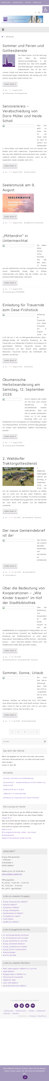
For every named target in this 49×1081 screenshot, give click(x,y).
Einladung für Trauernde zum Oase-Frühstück (21, 798)
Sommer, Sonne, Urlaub (23, 672)
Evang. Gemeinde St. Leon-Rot (15, 941)
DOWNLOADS (5, 2)
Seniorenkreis (31, 172)
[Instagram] (39, 12)
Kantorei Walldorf (10, 905)
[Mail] (33, 1006)
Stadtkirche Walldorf (11, 922)
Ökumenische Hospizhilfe (13, 977)
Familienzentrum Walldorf (13, 913)
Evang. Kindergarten (11, 910)
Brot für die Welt (9, 955)
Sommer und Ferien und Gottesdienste (18, 778)
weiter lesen (9, 84)
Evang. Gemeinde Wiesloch (14, 944)
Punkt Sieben (8, 919)
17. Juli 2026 (16, 517)
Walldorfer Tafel (9, 980)
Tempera (33, 1016)
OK (25, 1077)
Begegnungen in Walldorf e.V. (15, 974)
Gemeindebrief (30, 572)
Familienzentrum (11, 660)
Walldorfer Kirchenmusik (34, 223)
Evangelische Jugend (11, 916)
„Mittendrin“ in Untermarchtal (14, 794)
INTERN (28, 2)
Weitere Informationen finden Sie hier (16, 838)
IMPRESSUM (37, 2)
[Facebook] (35, 12)
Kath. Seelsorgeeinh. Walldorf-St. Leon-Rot (20, 969)
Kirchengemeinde (21, 93)
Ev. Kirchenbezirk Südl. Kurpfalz (15, 938)
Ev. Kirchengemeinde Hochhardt (16, 935)
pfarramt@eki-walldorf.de (12, 874)
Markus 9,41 (6, 829)
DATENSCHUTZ (18, 2)
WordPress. (42, 1016)
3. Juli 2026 (15, 721)
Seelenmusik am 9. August (13, 789)
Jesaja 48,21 (7, 818)
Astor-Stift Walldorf (10, 983)
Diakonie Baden (9, 952)
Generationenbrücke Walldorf (14, 986)
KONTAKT (12, 7)
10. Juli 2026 (16, 572)
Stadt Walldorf (8, 971)
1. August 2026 (16, 90)
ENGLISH (4, 7)
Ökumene (29, 367)
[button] (45, 9)
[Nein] (46, 1073)
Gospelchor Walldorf (11, 907)
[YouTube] (27, 1006)
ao (6, 90)
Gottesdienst (9, 93)
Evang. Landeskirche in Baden (15, 947)
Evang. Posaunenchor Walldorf (15, 902)
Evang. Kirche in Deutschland (14, 949)
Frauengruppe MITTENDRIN (14, 292)
